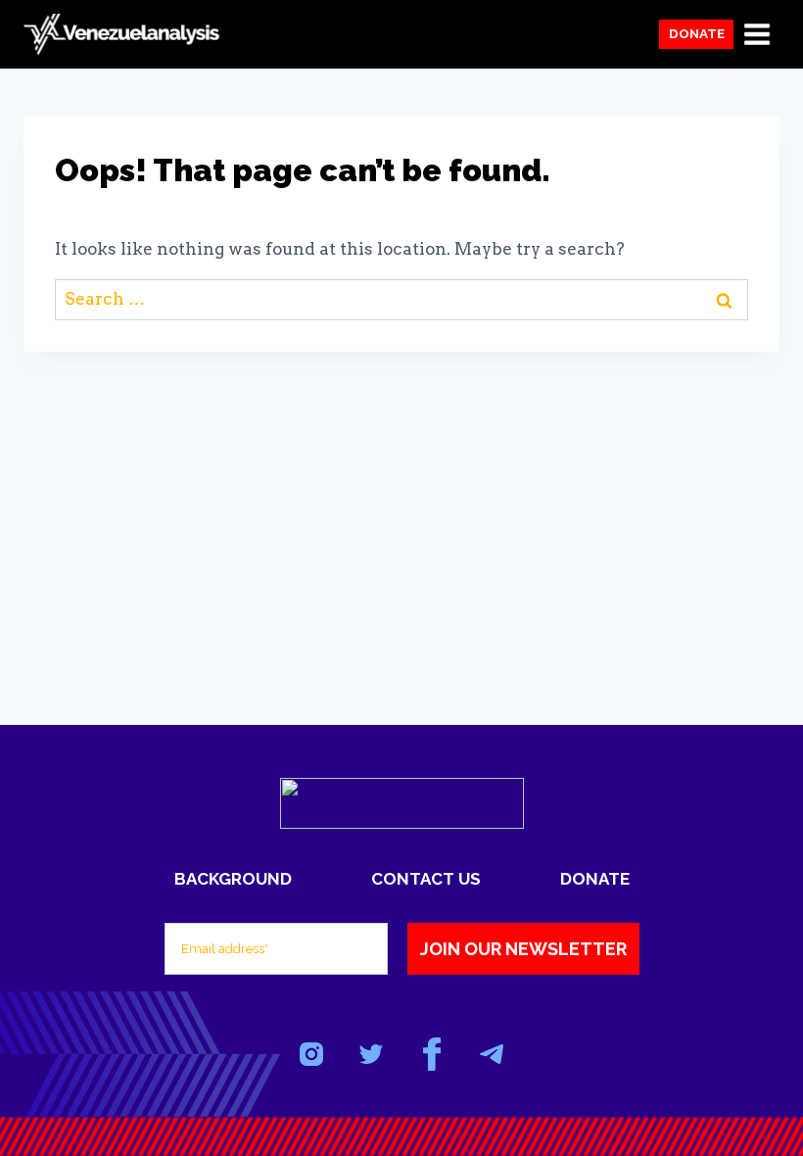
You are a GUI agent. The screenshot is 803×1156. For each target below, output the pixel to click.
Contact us (426, 879)
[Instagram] (312, 1054)
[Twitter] (372, 1054)
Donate (697, 33)
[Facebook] (431, 1054)
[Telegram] (491, 1054)
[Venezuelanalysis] (121, 35)
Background (233, 879)
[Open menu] (756, 34)
